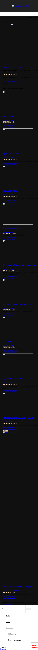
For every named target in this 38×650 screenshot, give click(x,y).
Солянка (7, 341)
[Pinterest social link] (14, 83)
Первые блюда (18, 17)
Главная (5, 17)
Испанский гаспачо (11, 228)
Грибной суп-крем (11, 153)
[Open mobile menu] (2, 6)
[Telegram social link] (18, 83)
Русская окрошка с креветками (17, 304)
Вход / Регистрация (14, 640)
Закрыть (3, 649)
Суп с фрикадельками (13, 379)
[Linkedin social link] (16, 83)
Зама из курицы (10, 191)
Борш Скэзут (9, 116)
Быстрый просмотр (9, 127)
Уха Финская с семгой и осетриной (18, 586)
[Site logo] (20, 6)
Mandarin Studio (8, 604)
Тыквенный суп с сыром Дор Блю (18, 418)
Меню (11, 17)
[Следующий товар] (8, 21)
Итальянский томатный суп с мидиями (20, 265)
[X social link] (11, 83)
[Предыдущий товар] (4, 21)
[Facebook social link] (9, 83)
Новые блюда (7, 590)
